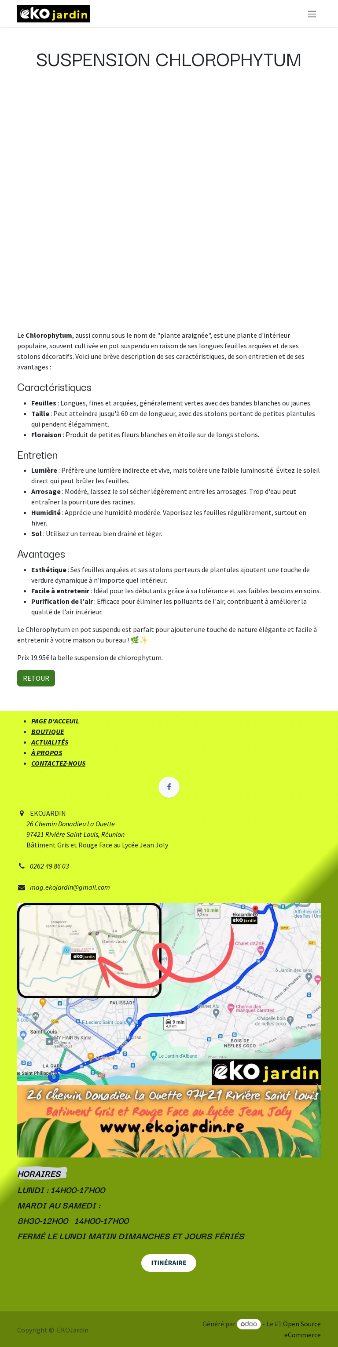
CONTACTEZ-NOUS (58, 763)
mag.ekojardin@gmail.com (70, 887)
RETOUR (36, 678)
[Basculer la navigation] (312, 13)
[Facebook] (169, 787)
